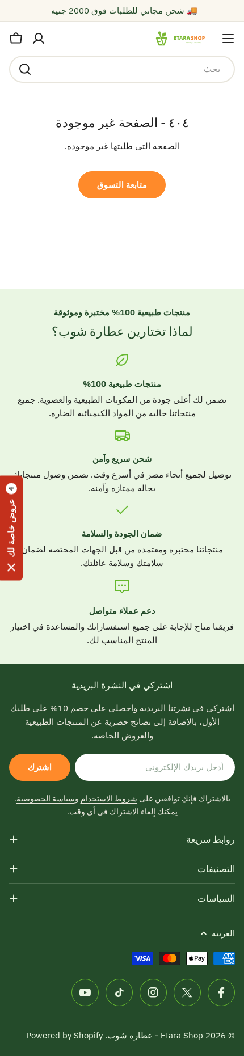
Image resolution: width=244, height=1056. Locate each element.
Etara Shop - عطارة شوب (155, 1035)
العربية (223, 933)
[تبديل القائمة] (228, 38)
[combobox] (122, 69)
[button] (11, 528)
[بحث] (25, 69)
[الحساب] (38, 38)
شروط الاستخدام (109, 798)
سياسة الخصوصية (45, 798)
